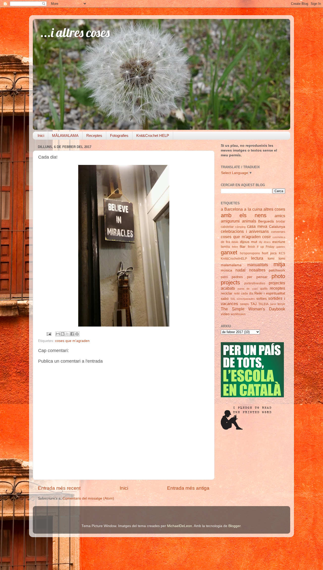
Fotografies (119, 135)
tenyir (281, 304)
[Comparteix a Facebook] (72, 333)
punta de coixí (247, 288)
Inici (41, 135)
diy (260, 241)
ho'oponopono (250, 253)
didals (234, 241)
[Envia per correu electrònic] (57, 333)
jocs (273, 253)
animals (249, 221)
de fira (225, 242)
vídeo (225, 314)
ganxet (229, 252)
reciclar (226, 293)
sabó (225, 299)
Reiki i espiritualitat (269, 293)
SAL (232, 298)
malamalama (231, 265)
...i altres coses (75, 32)
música (226, 270)
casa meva (257, 226)
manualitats (257, 264)
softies (261, 299)
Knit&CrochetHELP (234, 258)
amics (280, 215)
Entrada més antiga (188, 488)
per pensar (257, 277)
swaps (244, 304)
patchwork (277, 270)
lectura (257, 258)
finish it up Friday (261, 247)
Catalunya (277, 227)
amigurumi (230, 221)
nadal (240, 270)
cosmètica (279, 237)
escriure (278, 242)
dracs (267, 241)
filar (243, 247)
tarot (273, 304)
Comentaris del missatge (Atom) (88, 498)
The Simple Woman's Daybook (253, 309)
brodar (280, 221)
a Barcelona (232, 209)
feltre (235, 246)
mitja (279, 264)
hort (265, 253)
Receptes (94, 135)
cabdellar (227, 227)
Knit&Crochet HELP (152, 135)
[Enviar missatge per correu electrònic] (48, 334)
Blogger (234, 526)
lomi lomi (276, 258)
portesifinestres (254, 283)
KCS (282, 253)
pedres (237, 277)
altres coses (274, 209)
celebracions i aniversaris (245, 231)
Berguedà (266, 221)
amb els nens (243, 215)
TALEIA (263, 304)
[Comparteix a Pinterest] (76, 333)
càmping (240, 226)
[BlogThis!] (62, 333)
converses (278, 232)
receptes (277, 288)
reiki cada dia (243, 293)
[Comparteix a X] (67, 333)
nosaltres (257, 270)
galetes (280, 246)
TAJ (254, 304)
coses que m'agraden (72, 341)
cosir (266, 236)
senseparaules (246, 298)
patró (224, 277)
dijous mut (248, 242)
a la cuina (253, 209)
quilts (263, 288)
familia (225, 247)
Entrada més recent (59, 488)
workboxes (238, 314)
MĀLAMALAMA (65, 135)
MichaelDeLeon (179, 526)
